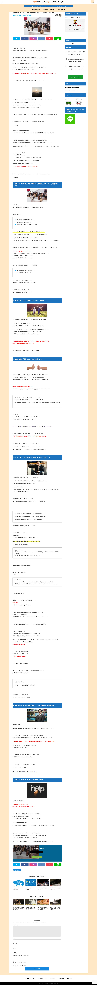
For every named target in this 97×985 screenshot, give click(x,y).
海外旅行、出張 (16, 870)
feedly (37, 856)
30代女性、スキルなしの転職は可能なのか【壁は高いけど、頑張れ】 (76, 53)
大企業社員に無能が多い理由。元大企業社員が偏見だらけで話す (76, 60)
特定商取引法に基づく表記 (30, 978)
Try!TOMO (46, 983)
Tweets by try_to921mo (71, 90)
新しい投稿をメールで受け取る (19, 965)
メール (15, 943)
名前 (14, 939)
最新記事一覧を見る (75, 77)
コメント (15, 925)
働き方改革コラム (36, 9)
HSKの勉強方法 (61, 9)
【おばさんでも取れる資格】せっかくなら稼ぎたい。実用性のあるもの (76, 68)
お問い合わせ (61, 978)
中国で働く (52, 9)
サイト (14, 948)
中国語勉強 (45, 9)
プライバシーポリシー (42, 978)
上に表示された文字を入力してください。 (21, 955)
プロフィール (52, 978)
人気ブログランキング (69, 104)
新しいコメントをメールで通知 (19, 962)
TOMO (56, 15)
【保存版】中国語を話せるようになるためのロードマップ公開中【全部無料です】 (49, 6)
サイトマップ (69, 978)
